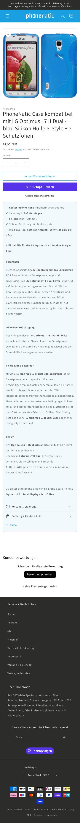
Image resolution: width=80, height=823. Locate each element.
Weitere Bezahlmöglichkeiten (40, 195)
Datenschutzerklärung (20, 648)
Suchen (11, 614)
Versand (18, 149)
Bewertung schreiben (40, 574)
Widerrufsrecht (41, 809)
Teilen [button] (13, 525)
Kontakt (12, 622)
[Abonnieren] (64, 737)
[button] (7, 16)
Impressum (14, 656)
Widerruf (12, 639)
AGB (9, 631)
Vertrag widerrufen (18, 673)
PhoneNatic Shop (21, 809)
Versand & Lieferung (19, 664)
